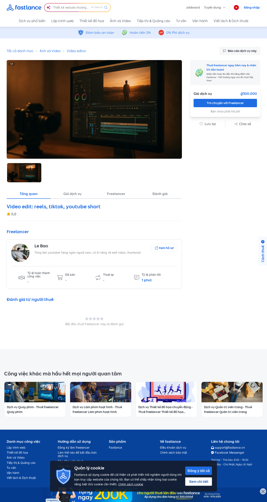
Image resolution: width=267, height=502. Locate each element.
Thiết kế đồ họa (91, 20)
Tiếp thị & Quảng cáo (153, 20)
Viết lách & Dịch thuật (231, 20)
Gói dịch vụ (72, 193)
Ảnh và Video (120, 20)
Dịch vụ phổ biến (32, 20)
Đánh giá (160, 193)
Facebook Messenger (229, 452)
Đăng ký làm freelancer (73, 447)
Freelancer (116, 193)
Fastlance (115, 447)
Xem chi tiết (198, 481)
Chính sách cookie (130, 484)
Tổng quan (29, 193)
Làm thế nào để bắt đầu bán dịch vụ (77, 454)
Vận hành (200, 20)
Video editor (76, 51)
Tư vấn (181, 20)
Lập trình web (62, 20)
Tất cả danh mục (20, 51)
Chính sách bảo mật (173, 452)
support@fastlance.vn (230, 447)
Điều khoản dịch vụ (173, 447)
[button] (215, 7)
